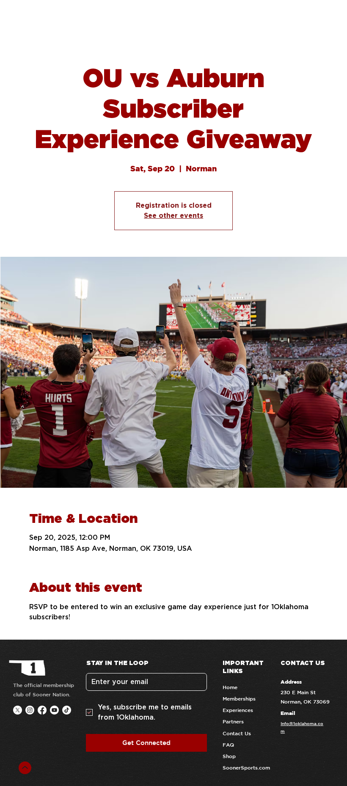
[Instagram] (29, 710)
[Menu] (328, 18)
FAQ (228, 745)
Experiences (238, 710)
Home (230, 687)
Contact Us (237, 733)
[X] (17, 710)
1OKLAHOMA (69, 17)
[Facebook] (42, 710)
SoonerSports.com (246, 767)
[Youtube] (54, 710)
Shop (229, 756)
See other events (173, 216)
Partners (233, 721)
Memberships (239, 698)
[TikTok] (66, 710)
